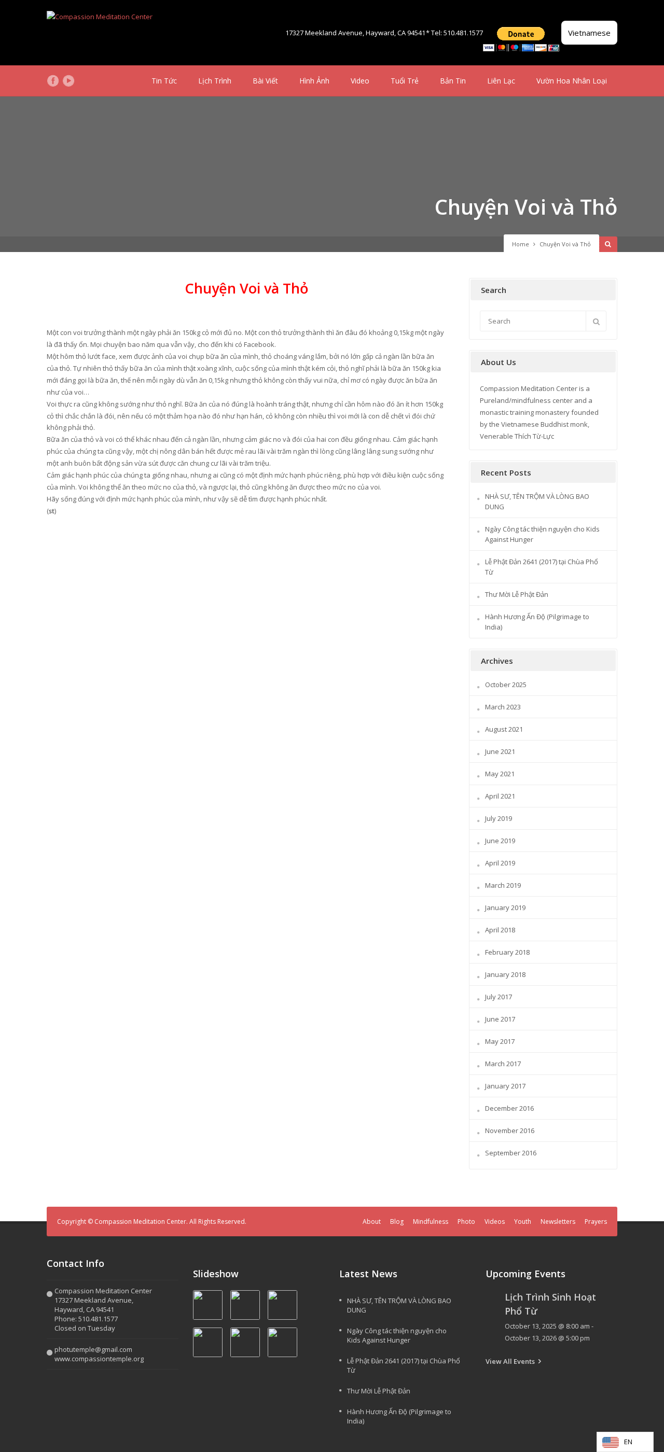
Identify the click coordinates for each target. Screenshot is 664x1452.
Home (520, 244)
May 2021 (500, 773)
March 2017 (503, 1063)
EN (628, 1441)
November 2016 (509, 1130)
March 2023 (503, 706)
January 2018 (505, 974)
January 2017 (505, 1086)
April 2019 (500, 863)
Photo (466, 1221)
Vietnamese (589, 32)
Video (360, 81)
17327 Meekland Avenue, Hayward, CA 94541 (355, 32)
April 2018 (500, 929)
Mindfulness (430, 1221)
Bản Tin (453, 81)
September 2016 (510, 1152)
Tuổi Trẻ (405, 81)
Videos (495, 1221)
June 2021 (500, 751)
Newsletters (558, 1221)
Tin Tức (164, 81)
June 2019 (500, 840)
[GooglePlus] (84, 81)
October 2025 (506, 684)
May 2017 (500, 1041)
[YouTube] (68, 81)
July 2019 (498, 818)
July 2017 (498, 996)
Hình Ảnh (314, 81)
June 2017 (500, 1019)
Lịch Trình (214, 81)
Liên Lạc (501, 81)
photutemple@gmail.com (93, 1349)
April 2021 (500, 796)
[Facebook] (53, 81)
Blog (397, 1221)
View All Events (510, 1361)
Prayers (596, 1221)
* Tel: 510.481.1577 (454, 32)
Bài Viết (265, 81)
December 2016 (509, 1108)
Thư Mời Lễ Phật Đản (516, 594)
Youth (522, 1221)
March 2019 (503, 885)
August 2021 (504, 729)
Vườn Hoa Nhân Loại (571, 81)
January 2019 (505, 907)
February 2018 (507, 952)
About (372, 1221)
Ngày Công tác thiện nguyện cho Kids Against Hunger (397, 1335)
